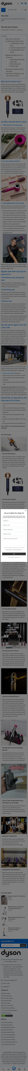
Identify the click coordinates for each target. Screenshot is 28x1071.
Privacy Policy (8, 549)
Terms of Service (16, 549)
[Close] (25, 510)
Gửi (14, 554)
